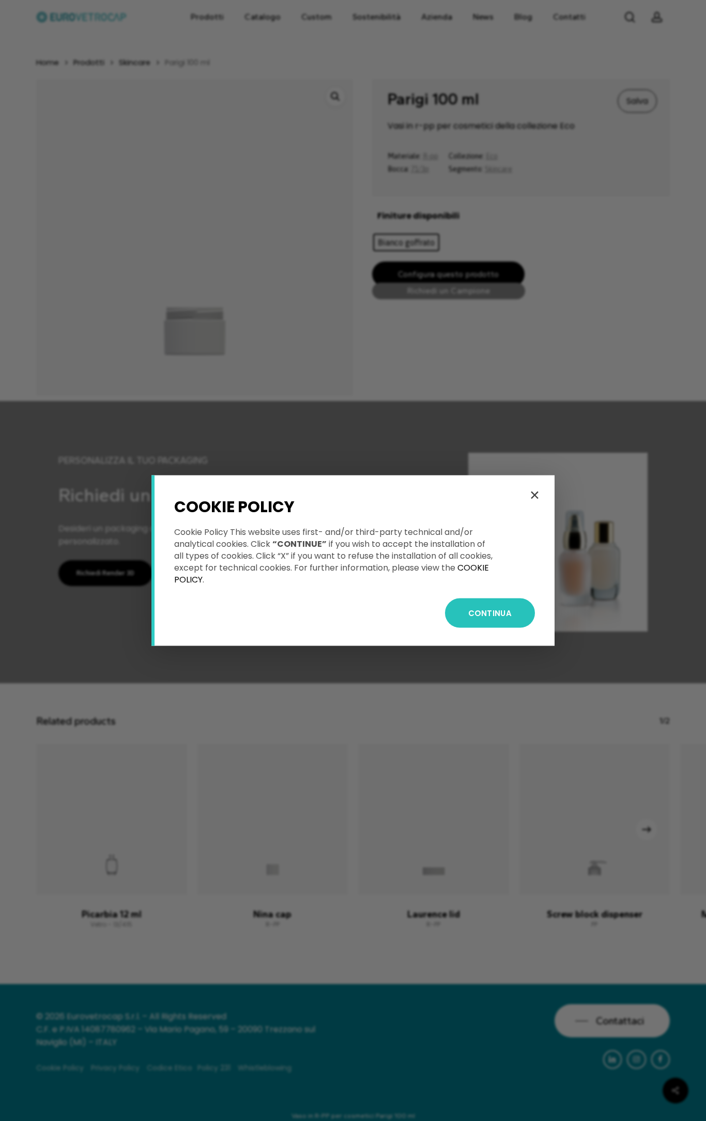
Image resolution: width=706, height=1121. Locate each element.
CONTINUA (490, 613)
